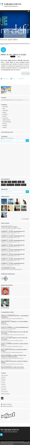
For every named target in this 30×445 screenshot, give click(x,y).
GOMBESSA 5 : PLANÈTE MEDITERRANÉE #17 (12, 263)
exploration (17, 184)
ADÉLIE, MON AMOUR (18, 367)
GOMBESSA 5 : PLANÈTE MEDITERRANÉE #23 (13, 236)
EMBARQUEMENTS (12, 4)
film (23, 181)
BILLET (4, 108)
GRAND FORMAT (6, 119)
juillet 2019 (3, 379)
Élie (2, 349)
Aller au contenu (4, 1)
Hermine (3, 327)
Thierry (3, 337)
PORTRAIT (5, 125)
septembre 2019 (4, 375)
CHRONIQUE (5, 110)
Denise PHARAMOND (6, 367)
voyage (19, 181)
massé (2, 343)
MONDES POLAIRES (7, 121)
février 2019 (3, 388)
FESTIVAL (5, 116)
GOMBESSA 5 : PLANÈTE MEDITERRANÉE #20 (13, 249)
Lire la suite (25, 73)
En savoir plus (10, 443)
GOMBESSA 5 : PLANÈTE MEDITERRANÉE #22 (13, 240)
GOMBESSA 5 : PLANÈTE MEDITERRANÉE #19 (13, 254)
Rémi (2, 361)
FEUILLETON (5, 118)
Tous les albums (25, 218)
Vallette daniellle (5, 321)
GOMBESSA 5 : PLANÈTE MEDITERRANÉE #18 (12, 258)
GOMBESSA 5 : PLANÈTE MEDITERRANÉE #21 (12, 245)
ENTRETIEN (5, 114)
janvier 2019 (3, 389)
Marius (10, 60)
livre (5, 181)
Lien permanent (5, 78)
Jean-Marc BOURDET (6, 355)
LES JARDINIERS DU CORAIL (8, 268)
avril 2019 (3, 384)
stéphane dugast (10, 184)
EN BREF (4, 112)
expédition (23, 184)
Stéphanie (3, 315)
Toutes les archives (5, 393)
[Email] (2, 398)
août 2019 (3, 377)
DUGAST (3, 332)
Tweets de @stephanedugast (7, 132)
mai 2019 (3, 382)
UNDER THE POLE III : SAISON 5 (9, 227)
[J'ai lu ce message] (28, 441)
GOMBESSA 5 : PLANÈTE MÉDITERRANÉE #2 (17, 327)
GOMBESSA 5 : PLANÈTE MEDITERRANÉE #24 (13, 231)
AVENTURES (5, 106)
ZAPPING (5, 127)
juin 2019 (3, 380)
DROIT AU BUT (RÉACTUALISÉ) (13, 55)
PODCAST (5, 123)
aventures (14, 181)
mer (2, 181)
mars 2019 (3, 386)
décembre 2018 (4, 391)
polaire (9, 181)
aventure (3, 184)
